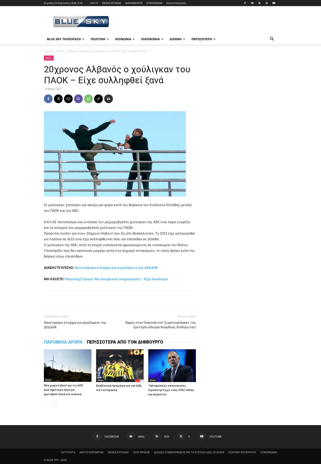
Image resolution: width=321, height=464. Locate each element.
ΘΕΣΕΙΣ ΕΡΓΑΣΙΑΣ (111, 3)
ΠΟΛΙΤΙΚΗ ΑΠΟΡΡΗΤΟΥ (242, 452)
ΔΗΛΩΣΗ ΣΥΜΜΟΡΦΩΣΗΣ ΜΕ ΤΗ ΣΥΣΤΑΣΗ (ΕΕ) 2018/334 (189, 452)
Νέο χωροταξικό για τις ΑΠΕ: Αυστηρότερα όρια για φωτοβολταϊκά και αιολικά (63, 390)
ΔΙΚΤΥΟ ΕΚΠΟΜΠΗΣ (91, 452)
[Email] (68, 98)
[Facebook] (245, 3)
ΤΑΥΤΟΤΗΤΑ (67, 452)
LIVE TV (94, 3)
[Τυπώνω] (108, 98)
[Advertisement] (197, 22)
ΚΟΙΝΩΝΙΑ (123, 39)
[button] (272, 39)
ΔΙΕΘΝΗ (176, 39)
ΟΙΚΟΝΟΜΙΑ (150, 39)
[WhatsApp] (88, 98)
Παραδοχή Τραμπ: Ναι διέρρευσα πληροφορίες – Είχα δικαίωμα (116, 279)
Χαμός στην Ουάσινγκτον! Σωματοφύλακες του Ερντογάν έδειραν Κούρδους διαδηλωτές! (160, 325)
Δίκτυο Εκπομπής (176, 3)
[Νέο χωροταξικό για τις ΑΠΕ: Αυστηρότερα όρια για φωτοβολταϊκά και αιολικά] (67, 365)
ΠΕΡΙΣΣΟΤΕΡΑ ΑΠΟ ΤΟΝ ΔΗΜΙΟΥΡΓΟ (125, 342)
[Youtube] (274, 3)
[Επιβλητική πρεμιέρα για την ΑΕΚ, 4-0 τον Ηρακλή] (120, 365)
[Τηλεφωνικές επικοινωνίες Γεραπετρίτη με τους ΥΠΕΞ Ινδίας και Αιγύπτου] (172, 365)
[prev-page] (46, 403)
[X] (266, 3)
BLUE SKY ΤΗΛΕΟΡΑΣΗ (64, 39)
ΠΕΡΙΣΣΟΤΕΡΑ (202, 39)
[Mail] (252, 3)
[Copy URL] (98, 98)
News (60, 51)
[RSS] (259, 3)
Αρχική (48, 51)
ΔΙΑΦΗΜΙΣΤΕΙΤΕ (134, 3)
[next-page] (53, 403)
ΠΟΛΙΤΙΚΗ (98, 39)
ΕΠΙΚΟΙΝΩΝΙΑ (154, 3)
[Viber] (78, 98)
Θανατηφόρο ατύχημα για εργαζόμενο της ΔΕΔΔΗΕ (116, 268)
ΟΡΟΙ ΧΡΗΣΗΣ (141, 452)
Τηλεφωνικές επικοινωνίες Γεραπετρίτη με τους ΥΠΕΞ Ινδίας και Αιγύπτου (171, 390)
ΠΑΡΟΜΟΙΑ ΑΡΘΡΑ (63, 342)
